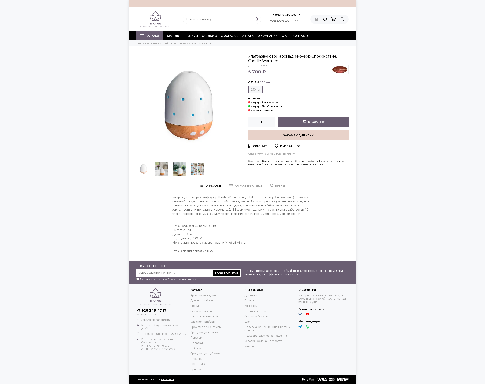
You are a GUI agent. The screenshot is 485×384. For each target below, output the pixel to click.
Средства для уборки (205, 353)
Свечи (194, 306)
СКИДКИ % (209, 35)
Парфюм (196, 337)
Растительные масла (204, 316)
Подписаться (226, 272)
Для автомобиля (201, 300)
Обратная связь (255, 311)
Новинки (196, 359)
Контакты (301, 35)
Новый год (262, 164)
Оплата (247, 35)
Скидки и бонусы (256, 316)
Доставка (229, 35)
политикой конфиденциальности (176, 279)
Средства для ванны (204, 332)
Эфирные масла (201, 311)
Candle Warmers (278, 164)
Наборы (195, 348)
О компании (267, 35)
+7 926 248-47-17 (285, 15)
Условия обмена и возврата (263, 341)
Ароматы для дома (203, 295)
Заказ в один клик (298, 135)
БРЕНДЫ (173, 35)
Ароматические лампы (205, 327)
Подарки (278, 160)
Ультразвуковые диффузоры (306, 164)
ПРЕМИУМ (190, 35)
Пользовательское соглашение (265, 335)
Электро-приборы (306, 160)
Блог (285, 35)
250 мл (255, 89)
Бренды (289, 160)
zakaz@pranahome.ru (155, 320)
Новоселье (326, 160)
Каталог (153, 35)
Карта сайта (167, 379)
